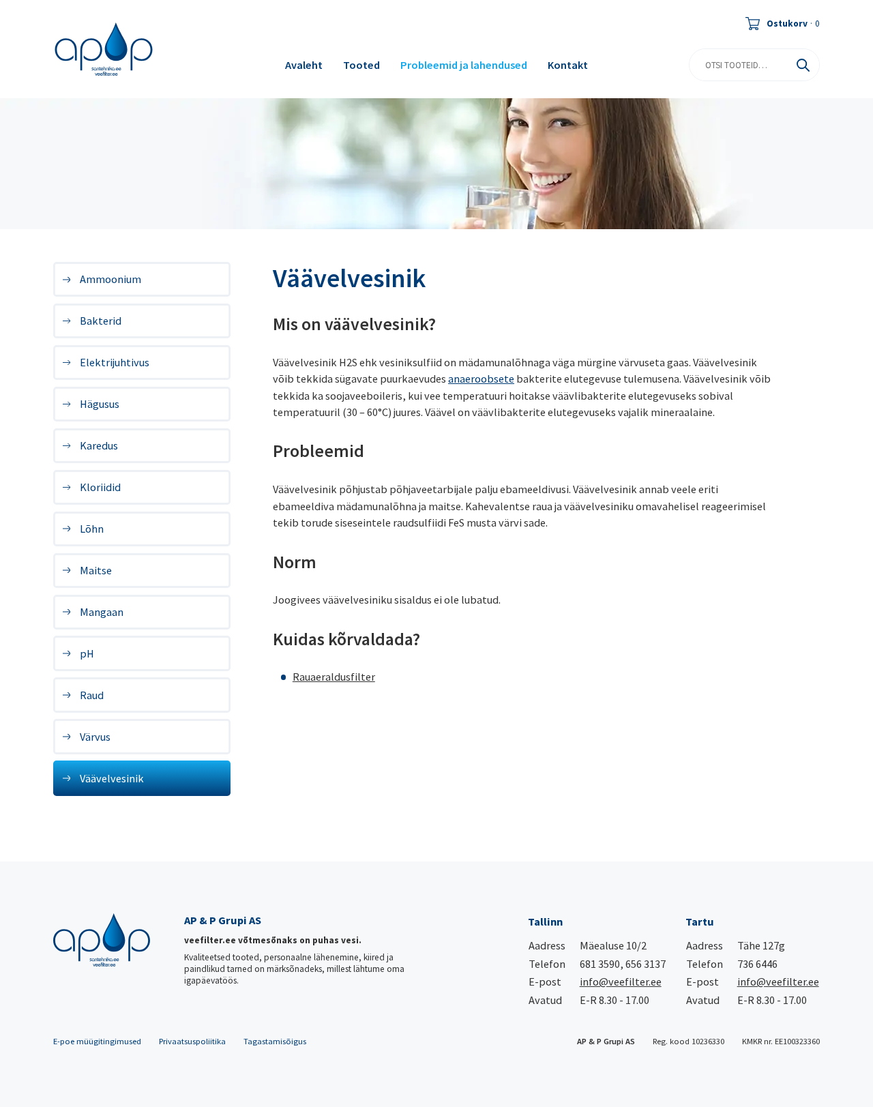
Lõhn (92, 528)
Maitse (96, 570)
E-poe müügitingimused (97, 1041)
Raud (92, 695)
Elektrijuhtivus (114, 362)
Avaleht (304, 65)
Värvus (95, 736)
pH (87, 653)
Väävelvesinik (112, 778)
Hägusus (99, 404)
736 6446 (757, 964)
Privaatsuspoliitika (192, 1041)
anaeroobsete (481, 378)
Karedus (99, 445)
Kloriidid (100, 487)
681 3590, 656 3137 (623, 964)
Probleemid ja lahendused (463, 65)
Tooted (361, 65)
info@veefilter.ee (621, 981)
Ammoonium (110, 279)
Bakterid (100, 320)
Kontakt (568, 65)
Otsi (803, 64)
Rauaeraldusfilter (334, 676)
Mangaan (101, 612)
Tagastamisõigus (274, 1041)
